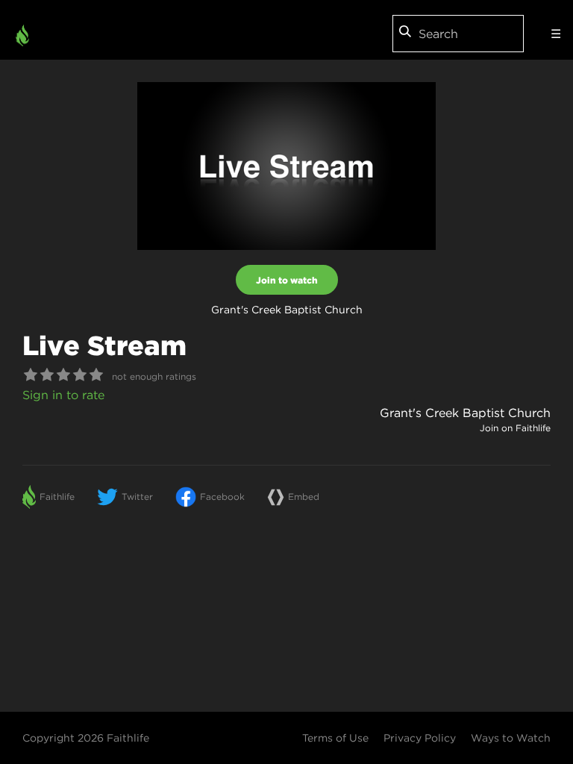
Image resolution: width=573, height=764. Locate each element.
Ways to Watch (511, 738)
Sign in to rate (63, 394)
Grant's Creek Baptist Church (465, 412)
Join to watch (287, 280)
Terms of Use (335, 738)
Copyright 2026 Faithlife (85, 738)
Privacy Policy (419, 738)
